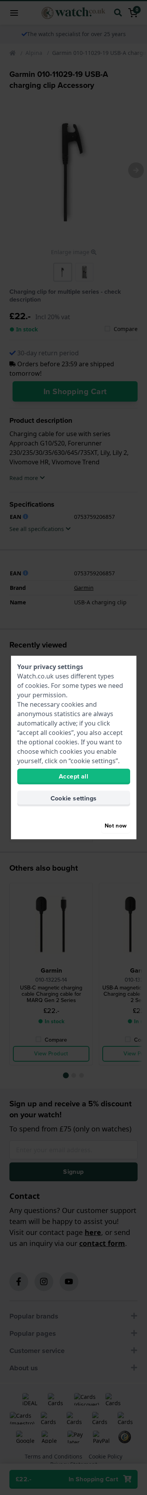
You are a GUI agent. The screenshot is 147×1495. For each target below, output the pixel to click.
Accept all (73, 776)
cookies (36, 685)
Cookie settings (74, 798)
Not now (116, 826)
